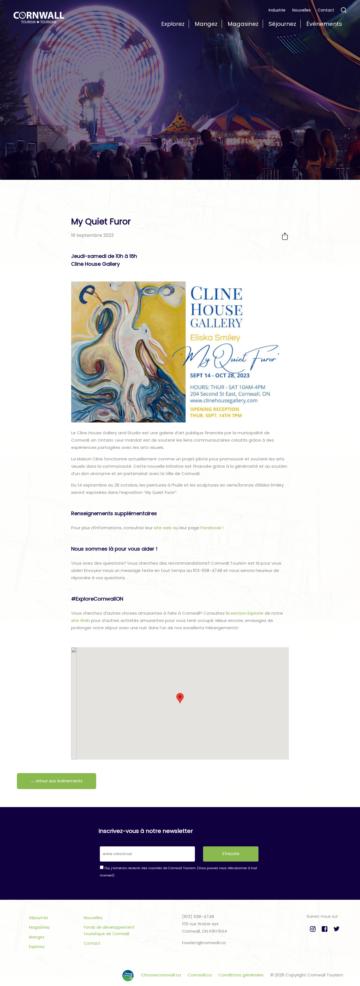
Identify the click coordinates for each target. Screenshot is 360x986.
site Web (80, 620)
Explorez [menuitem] (172, 24)
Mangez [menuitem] (206, 24)
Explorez (37, 946)
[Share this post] (285, 236)
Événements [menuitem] (324, 24)
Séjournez (38, 918)
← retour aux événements (56, 781)
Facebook (211, 528)
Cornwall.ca (200, 975)
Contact (326, 10)
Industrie (277, 10)
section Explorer (247, 613)
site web (163, 528)
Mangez (36, 937)
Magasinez (39, 927)
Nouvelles (301, 10)
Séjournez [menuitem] (282, 24)
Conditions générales (242, 975)
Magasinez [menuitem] (243, 24)
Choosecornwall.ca (161, 975)
